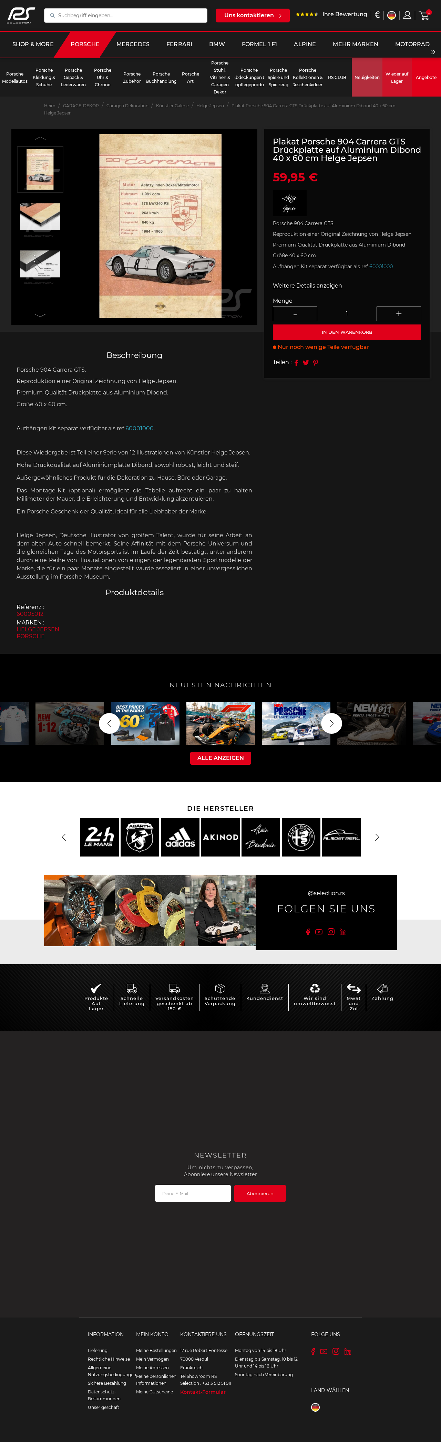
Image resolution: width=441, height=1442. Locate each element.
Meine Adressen (152, 1367)
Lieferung (97, 1350)
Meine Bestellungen (156, 1350)
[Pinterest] (315, 363)
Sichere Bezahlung (107, 1383)
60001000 (139, 428)
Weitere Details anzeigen (307, 285)
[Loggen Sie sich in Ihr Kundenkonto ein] (407, 15)
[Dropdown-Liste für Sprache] (391, 15)
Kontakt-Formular (203, 1392)
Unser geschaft (103, 1407)
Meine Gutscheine (154, 1391)
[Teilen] (296, 363)
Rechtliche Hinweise (109, 1359)
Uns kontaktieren (249, 15)
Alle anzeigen (220, 758)
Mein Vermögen (152, 1359)
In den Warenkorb (347, 332)
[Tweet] (306, 363)
